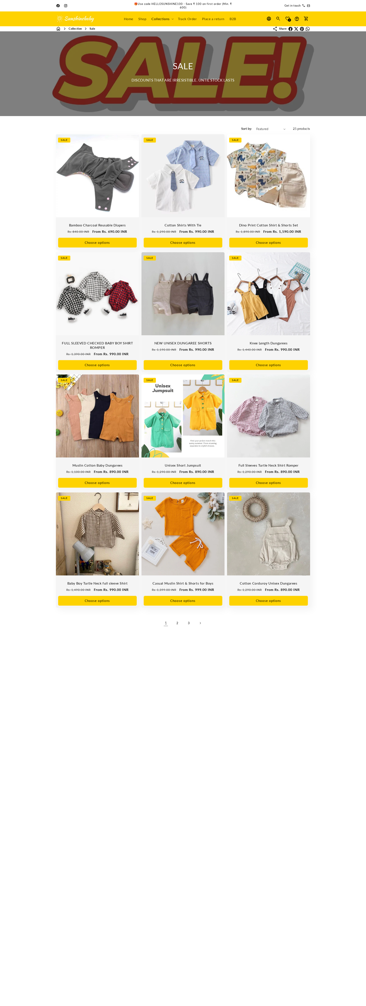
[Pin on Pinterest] (301, 29)
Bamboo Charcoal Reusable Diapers (97, 225)
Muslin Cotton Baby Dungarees (97, 465)
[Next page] (200, 623)
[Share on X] (296, 29)
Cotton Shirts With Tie (183, 225)
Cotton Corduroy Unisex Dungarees (268, 583)
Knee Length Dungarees (269, 343)
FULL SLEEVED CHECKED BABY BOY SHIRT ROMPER (97, 345)
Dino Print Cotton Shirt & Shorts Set (268, 225)
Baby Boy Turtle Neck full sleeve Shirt (97, 583)
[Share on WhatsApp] (307, 29)
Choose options (97, 242)
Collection (75, 28)
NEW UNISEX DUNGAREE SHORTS (183, 343)
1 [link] (166, 623)
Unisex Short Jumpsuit (183, 465)
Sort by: (246, 128)
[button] (162, 19)
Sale (92, 28)
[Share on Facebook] (290, 29)
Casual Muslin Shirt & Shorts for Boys (182, 583)
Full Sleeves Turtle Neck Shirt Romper (268, 465)
